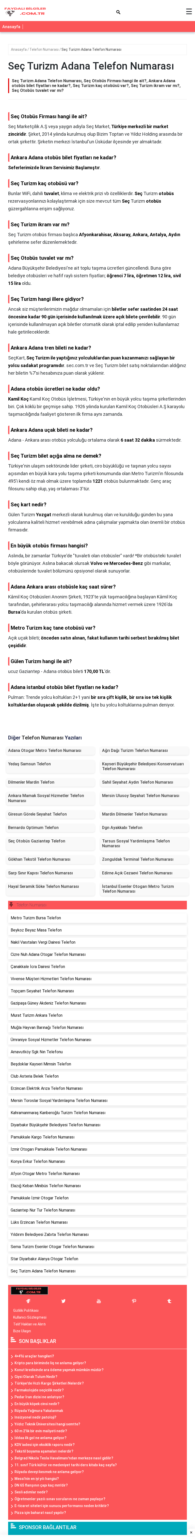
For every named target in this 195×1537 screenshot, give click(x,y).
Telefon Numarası (44, 49)
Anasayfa (11, 26)
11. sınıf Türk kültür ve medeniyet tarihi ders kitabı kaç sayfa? (65, 1465)
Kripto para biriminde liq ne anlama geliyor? (50, 1363)
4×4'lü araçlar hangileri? (34, 1356)
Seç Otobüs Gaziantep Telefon (36, 841)
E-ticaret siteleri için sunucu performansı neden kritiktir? (61, 1506)
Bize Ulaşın (22, 1331)
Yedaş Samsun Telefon (29, 764)
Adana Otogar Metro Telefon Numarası (44, 750)
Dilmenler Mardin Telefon (31, 782)
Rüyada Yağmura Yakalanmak (38, 1411)
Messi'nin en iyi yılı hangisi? (36, 1479)
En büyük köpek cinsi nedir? (36, 1404)
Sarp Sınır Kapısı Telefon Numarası (40, 873)
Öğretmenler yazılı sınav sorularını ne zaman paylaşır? (59, 1499)
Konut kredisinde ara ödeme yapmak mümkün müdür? (59, 1370)
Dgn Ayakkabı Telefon (122, 827)
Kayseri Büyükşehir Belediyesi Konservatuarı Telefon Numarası (143, 766)
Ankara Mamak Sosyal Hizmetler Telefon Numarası (46, 798)
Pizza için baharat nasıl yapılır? (40, 1513)
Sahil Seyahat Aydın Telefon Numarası (137, 782)
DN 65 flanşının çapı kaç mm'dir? (41, 1485)
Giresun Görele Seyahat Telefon (37, 814)
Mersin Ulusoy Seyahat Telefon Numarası (140, 795)
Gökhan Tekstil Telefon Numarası (39, 859)
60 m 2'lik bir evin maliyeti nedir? (40, 1431)
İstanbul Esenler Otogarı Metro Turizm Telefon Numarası (138, 889)
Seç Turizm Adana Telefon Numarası (91, 49)
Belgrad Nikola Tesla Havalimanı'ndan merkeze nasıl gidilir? (63, 1458)
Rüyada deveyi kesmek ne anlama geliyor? (49, 1472)
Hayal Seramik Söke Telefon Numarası (43, 886)
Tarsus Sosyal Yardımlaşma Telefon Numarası (136, 843)
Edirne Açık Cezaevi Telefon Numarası (137, 873)
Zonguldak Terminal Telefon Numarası (137, 859)
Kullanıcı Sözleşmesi (29, 1317)
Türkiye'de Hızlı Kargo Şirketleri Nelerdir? (49, 1383)
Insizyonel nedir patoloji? (35, 1417)
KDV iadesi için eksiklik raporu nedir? (44, 1445)
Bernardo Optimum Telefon (33, 827)
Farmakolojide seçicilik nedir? (39, 1390)
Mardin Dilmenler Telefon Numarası (134, 814)
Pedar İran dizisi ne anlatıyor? (39, 1397)
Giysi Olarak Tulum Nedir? (35, 1377)
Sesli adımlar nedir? (31, 1492)
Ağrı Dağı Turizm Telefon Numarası (135, 750)
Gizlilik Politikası (26, 1310)
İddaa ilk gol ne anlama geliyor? (40, 1438)
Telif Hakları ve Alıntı (29, 1324)
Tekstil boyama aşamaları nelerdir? (43, 1451)
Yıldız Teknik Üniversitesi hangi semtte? (47, 1424)
